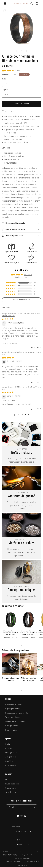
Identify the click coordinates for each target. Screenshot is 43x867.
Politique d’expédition (32, 862)
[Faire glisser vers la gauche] (16, 51)
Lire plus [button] (5, 338)
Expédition (9, 748)
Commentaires (10, 788)
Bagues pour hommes (13, 704)
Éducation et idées (12, 784)
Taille (4, 79)
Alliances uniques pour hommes (10, 679)
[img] (8, 319)
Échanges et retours (13, 753)
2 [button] (18, 415)
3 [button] (22, 415)
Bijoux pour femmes (12, 726)
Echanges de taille (11, 159)
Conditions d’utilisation (13, 862)
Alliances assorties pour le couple (28, 679)
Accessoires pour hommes (15, 721)
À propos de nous (11, 757)
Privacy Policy (10, 765)
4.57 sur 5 (28, 275)
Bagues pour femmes (13, 709)
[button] (5, 3)
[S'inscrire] (34, 807)
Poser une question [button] (21, 300)
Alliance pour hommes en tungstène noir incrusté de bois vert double (10, 632)
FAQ (6, 780)
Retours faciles (10, 163)
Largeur (5, 90)
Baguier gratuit (10, 730)
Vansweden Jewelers (16, 852)
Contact (8, 744)
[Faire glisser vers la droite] (27, 51)
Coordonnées (22, 865)
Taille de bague (11, 792)
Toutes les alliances (12, 717)
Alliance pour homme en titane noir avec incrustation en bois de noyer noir (28, 632)
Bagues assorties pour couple (16, 713)
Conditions (9, 761)
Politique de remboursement (30, 855)
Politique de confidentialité (23, 858)
